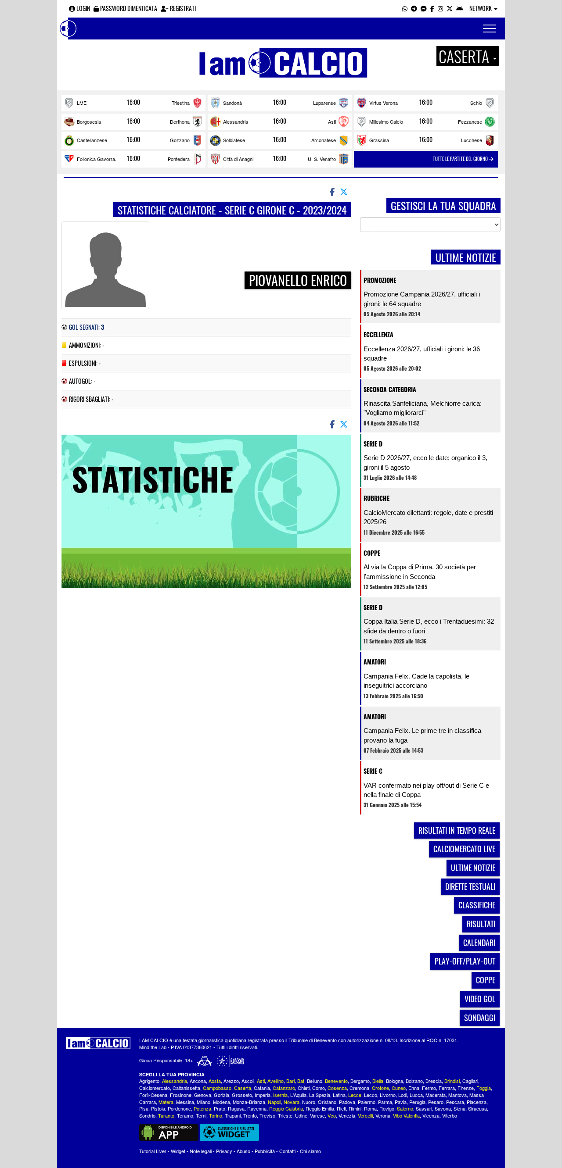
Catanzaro (284, 1087)
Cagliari (470, 1080)
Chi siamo (310, 1150)
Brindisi (452, 1080)
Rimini (355, 1108)
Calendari (479, 942)
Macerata (435, 1094)
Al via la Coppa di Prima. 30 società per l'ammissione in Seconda (420, 571)
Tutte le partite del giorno (461, 158)
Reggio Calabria (286, 1108)
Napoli (274, 1101)
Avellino (275, 1080)
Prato (219, 1108)
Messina (185, 1101)
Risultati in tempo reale (456, 830)
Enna (413, 1087)
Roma (370, 1108)
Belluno (314, 1080)
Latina (339, 1094)
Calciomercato (154, 1087)
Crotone (380, 1087)
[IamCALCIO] (98, 1043)
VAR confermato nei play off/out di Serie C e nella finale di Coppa (426, 790)
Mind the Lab (152, 1046)
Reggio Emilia (320, 1108)
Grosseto (242, 1094)
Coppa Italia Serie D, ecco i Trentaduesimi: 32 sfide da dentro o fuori (429, 626)
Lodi (402, 1094)
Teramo (185, 1115)
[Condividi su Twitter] (344, 191)
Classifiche (476, 905)
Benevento (336, 1080)
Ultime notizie (473, 867)
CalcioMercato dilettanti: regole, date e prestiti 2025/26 (428, 517)
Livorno (388, 1094)
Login (82, 8)
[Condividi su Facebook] (331, 191)
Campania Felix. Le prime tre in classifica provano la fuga (422, 735)
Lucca (416, 1094)
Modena (221, 1101)
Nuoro (308, 1101)
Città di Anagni (238, 158)
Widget (178, 1150)
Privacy (224, 1150)
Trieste (285, 1115)
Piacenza (476, 1101)
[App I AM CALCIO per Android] (459, 8)
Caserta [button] (465, 56)
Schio (476, 102)
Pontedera (179, 158)
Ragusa (236, 1108)
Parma (385, 1101)
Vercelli (365, 1115)
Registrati (182, 8)
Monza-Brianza (249, 1101)
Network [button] (481, 8)
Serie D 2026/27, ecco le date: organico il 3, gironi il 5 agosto (425, 462)
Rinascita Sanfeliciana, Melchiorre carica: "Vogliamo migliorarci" (423, 408)
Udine (301, 1115)
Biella (377, 1080)
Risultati (481, 923)
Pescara (455, 1101)
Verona (382, 1115)
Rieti (341, 1108)
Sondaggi (479, 1017)
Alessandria (235, 121)
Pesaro (435, 1101)
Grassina (379, 139)
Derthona (180, 121)
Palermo (366, 1101)
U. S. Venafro (322, 158)
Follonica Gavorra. (96, 158)
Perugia (417, 1101)
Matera (166, 1101)
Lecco (370, 1094)
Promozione (380, 280)
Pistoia (158, 1108)
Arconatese (323, 139)
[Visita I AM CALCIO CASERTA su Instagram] (440, 8)
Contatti (287, 1150)
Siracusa (477, 1108)
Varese (317, 1115)
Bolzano (414, 1080)
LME (81, 102)
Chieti (304, 1087)
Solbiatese (234, 139)
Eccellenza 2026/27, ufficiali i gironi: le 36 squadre (422, 353)
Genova (202, 1094)
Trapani (233, 1115)
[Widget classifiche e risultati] (229, 1131)
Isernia (280, 1094)
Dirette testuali (470, 886)
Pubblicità (265, 1150)
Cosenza (337, 1087)
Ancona (198, 1080)
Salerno (405, 1108)
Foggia (483, 1087)
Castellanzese (92, 139)
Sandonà (232, 102)
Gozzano (180, 139)
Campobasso (217, 1087)
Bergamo (360, 1080)
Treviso (267, 1115)
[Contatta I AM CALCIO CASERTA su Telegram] (414, 8)
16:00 (133, 102)
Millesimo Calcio (386, 121)
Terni (201, 1115)
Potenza (202, 1108)
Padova (347, 1101)
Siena (459, 1108)
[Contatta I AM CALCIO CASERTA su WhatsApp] (404, 8)
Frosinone (180, 1094)
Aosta (215, 1080)
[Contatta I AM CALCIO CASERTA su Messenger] (424, 8)
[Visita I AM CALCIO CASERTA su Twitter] (450, 8)
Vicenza (431, 1115)
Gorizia (221, 1094)
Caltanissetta (186, 1087)
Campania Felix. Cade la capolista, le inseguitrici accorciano (416, 680)
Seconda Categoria (390, 389)
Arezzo (231, 1080)
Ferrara (447, 1087)
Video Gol (480, 998)
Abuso (243, 1150)
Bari (290, 1080)
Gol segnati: (86, 327)
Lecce (354, 1094)
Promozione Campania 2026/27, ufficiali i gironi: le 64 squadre (422, 298)
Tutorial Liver (152, 1150)
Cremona (359, 1087)
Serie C (373, 770)
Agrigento (149, 1080)
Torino (215, 1115)
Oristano (327, 1101)
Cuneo (399, 1087)
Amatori (375, 661)
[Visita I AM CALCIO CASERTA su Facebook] (432, 8)
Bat (300, 1080)
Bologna (394, 1080)
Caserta (242, 1087)
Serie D (373, 443)
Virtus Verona (383, 102)
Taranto (166, 1115)
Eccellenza (378, 334)
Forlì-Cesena (153, 1094)
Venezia (347, 1115)
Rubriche (376, 498)
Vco (332, 1115)
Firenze (466, 1087)
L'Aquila (298, 1094)
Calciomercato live (464, 848)
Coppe (372, 552)
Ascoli (247, 1080)
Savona (443, 1108)
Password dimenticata (128, 8)
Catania (262, 1087)
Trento (250, 1115)
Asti (332, 121)
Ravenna (257, 1108)
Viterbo (449, 1115)
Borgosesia (89, 121)
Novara (291, 1101)
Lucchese (471, 139)
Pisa (143, 1108)
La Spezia (319, 1094)
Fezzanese (470, 121)
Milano (203, 1101)
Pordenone (179, 1108)
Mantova (457, 1094)
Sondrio (147, 1115)
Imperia (262, 1094)
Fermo (429, 1087)
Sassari (424, 1108)
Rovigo (386, 1108)
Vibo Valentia (406, 1115)
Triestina (181, 102)
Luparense (324, 102)
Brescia (433, 1080)
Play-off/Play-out (465, 961)
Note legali (201, 1150)
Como (318, 1087)
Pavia (401, 1101)
